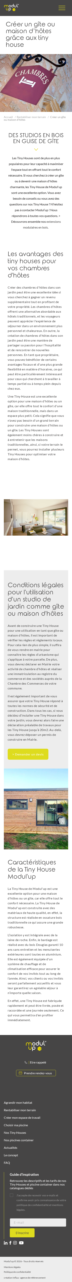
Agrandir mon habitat (18, 1102)
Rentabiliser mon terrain (31, 117)
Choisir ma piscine (16, 1125)
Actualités (10, 1147)
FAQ (7, 1162)
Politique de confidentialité (17, 1271)
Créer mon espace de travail (22, 1117)
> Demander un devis (28, 754)
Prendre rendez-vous (38, 1073)
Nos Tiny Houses (15, 1132)
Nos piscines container (19, 1140)
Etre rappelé (38, 1062)
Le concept (11, 1155)
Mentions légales (12, 1267)
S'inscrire (22, 1233)
